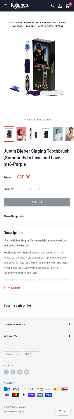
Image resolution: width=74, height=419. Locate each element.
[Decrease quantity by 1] (20, 189)
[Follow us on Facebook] (6, 371)
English (9, 354)
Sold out (37, 202)
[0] (67, 6)
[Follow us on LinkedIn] (26, 371)
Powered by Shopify (14, 411)
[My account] (60, 6)
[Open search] (53, 6)
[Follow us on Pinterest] (19, 371)
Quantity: (9, 188)
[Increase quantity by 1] (39, 189)
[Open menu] (5, 5)
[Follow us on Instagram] (12, 371)
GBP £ (28, 354)
